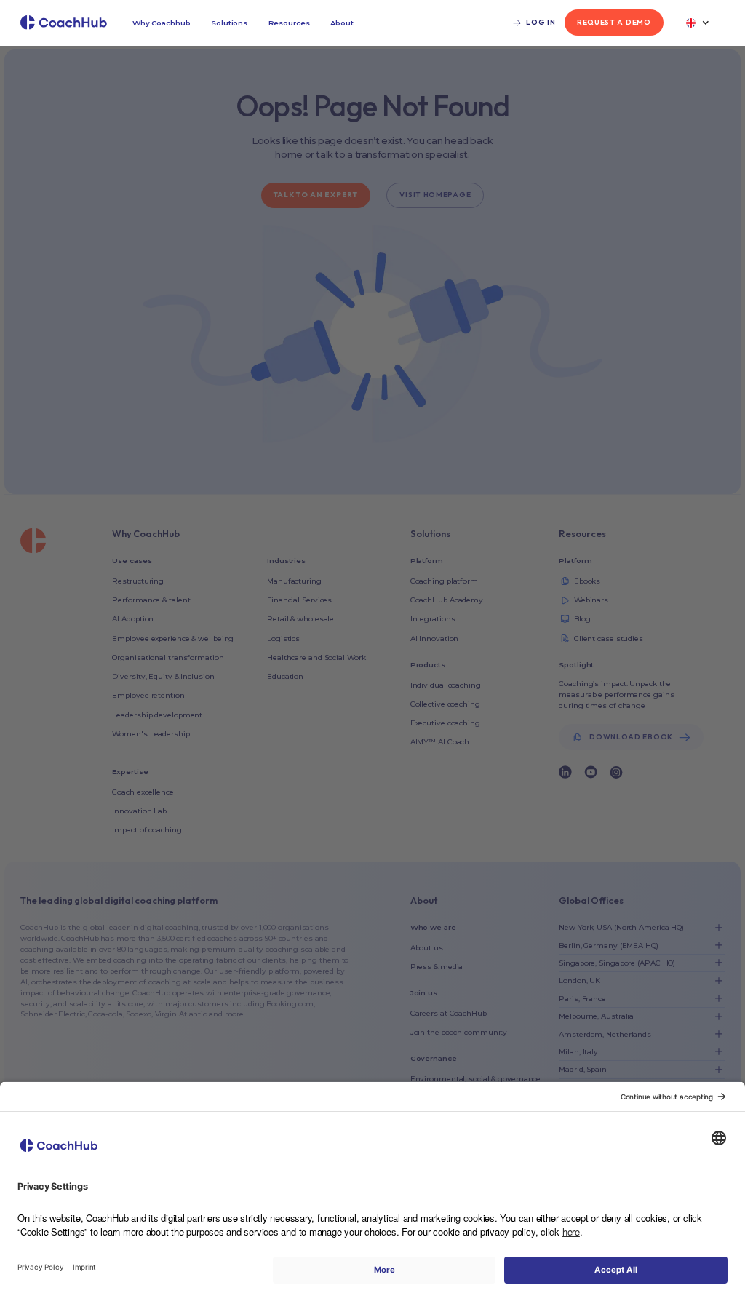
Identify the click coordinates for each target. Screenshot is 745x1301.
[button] (161, 23)
